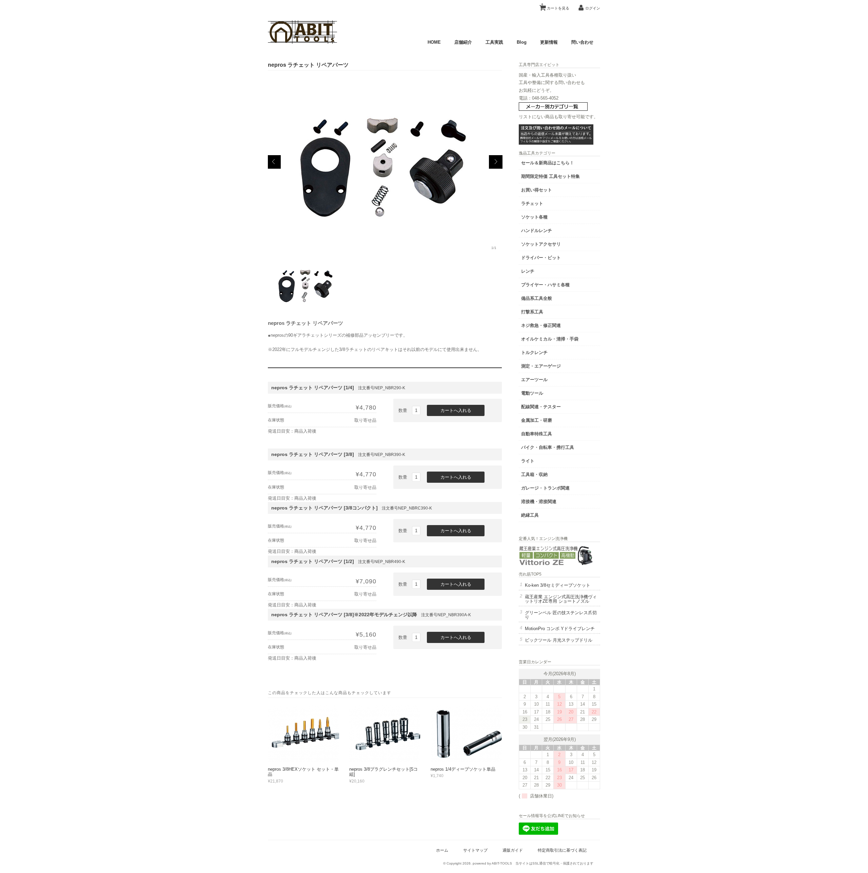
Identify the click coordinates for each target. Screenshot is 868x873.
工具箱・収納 (534, 474)
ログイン (592, 8)
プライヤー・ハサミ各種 (545, 284)
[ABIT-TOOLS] (302, 42)
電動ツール (532, 393)
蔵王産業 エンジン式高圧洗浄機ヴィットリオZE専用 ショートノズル (561, 599)
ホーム (442, 850)
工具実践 (494, 42)
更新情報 (549, 42)
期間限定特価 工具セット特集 (550, 176)
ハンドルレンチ (536, 230)
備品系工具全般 (536, 298)
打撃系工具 (532, 311)
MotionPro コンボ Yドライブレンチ (560, 628)
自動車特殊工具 (536, 433)
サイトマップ (475, 850)
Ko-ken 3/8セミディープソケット (557, 585)
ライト (527, 460)
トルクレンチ (534, 352)
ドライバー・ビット (541, 257)
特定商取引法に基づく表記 (562, 850)
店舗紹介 (463, 42)
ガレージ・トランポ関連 (545, 488)
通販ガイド (512, 850)
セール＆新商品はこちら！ (547, 162)
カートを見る (555, 6)
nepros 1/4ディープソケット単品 (463, 769)
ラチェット (532, 203)
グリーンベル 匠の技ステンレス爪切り (561, 615)
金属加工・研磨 (536, 420)
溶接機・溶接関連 (538, 501)
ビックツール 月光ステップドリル (558, 640)
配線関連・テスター (541, 406)
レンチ (527, 271)
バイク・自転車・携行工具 (547, 447)
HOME (434, 42)
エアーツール (534, 379)
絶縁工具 (530, 515)
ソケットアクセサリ (541, 244)
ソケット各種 (534, 217)
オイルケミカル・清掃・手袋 (549, 338)
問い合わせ (582, 42)
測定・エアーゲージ (541, 366)
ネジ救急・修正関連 (541, 325)
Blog (522, 42)
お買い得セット (536, 189)
